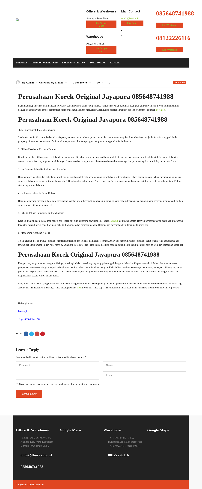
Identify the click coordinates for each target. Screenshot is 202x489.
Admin (30, 82)
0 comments (80, 82)
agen (79, 287)
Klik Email (132, 23)
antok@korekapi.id (130, 18)
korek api (160, 109)
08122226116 (118, 455)
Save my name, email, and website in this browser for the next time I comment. (59, 384)
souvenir (114, 220)
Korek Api (180, 82)
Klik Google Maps (101, 24)
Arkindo (39, 484)
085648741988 (32, 467)
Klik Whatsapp (169, 25)
